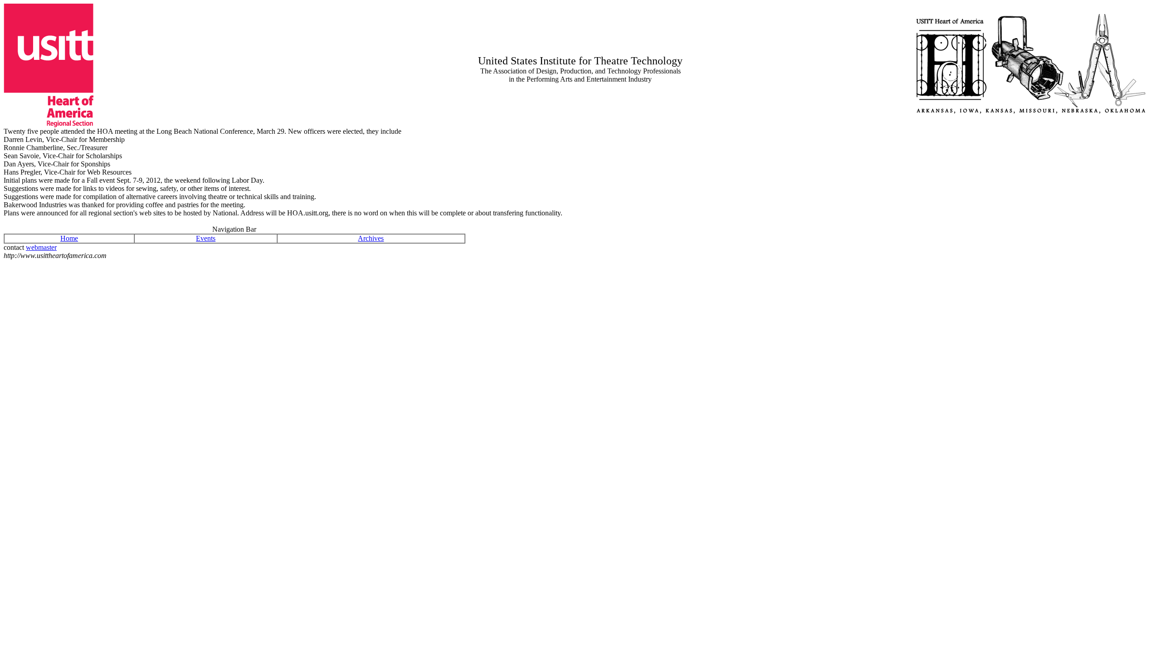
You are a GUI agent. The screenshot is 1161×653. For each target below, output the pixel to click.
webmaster (41, 247)
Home (69, 238)
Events (205, 238)
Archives (371, 238)
